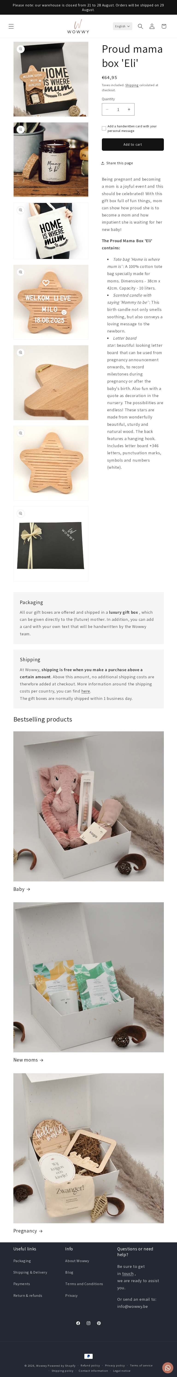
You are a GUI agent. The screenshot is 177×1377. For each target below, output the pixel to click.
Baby (19, 889)
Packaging (22, 1260)
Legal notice (122, 1371)
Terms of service (141, 1365)
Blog (69, 1272)
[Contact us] (167, 1367)
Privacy (71, 1295)
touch (127, 1273)
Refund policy (90, 1365)
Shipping (131, 85)
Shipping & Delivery (30, 1272)
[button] (11, 26)
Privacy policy (115, 1365)
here (85, 691)
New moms (25, 1060)
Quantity (108, 99)
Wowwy (41, 1366)
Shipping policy (63, 1371)
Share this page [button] (119, 163)
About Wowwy (77, 1260)
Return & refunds (27, 1295)
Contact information (93, 1371)
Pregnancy (25, 1231)
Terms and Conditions (84, 1283)
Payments (21, 1283)
